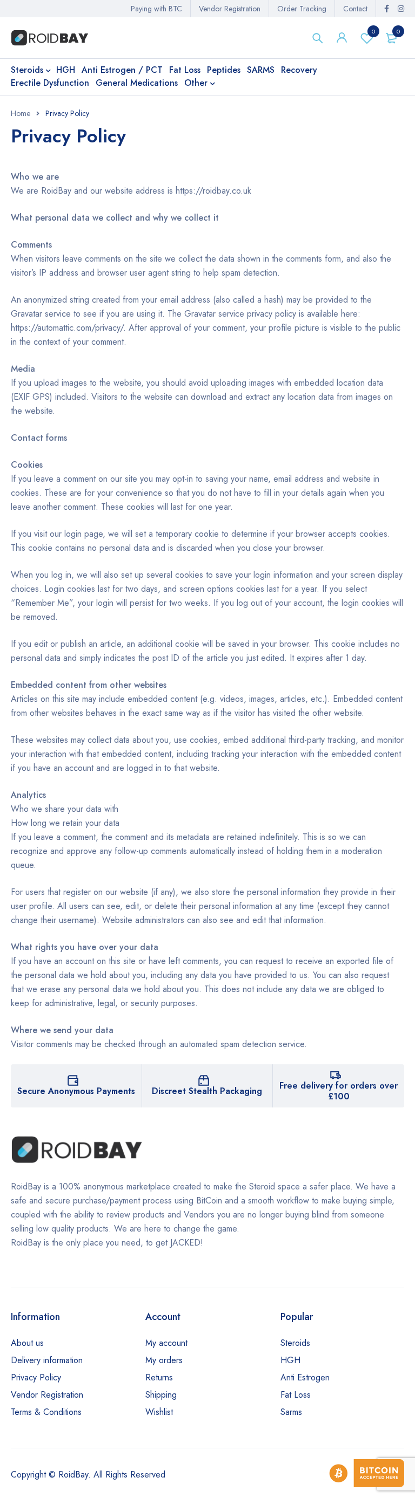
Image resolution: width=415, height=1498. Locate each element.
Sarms (291, 1412)
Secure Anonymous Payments (76, 1091)
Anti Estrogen (305, 1377)
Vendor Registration (229, 8)
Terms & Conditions (46, 1412)
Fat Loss (295, 1394)
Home (20, 113)
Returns (159, 1377)
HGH (290, 1360)
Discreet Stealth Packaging (207, 1091)
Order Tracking (301, 8)
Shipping (161, 1394)
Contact (355, 8)
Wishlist (373, 31)
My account (166, 1343)
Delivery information (47, 1360)
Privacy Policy (36, 1377)
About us (27, 1343)
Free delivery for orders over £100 (338, 1091)
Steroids (295, 1343)
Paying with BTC (156, 8)
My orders (164, 1360)
